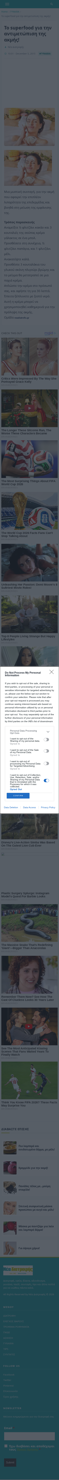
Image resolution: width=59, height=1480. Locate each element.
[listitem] (29, 732)
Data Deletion (11, 807)
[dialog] (29, 740)
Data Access (29, 807)
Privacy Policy (48, 807)
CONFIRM (18, 796)
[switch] (46, 739)
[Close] (52, 673)
